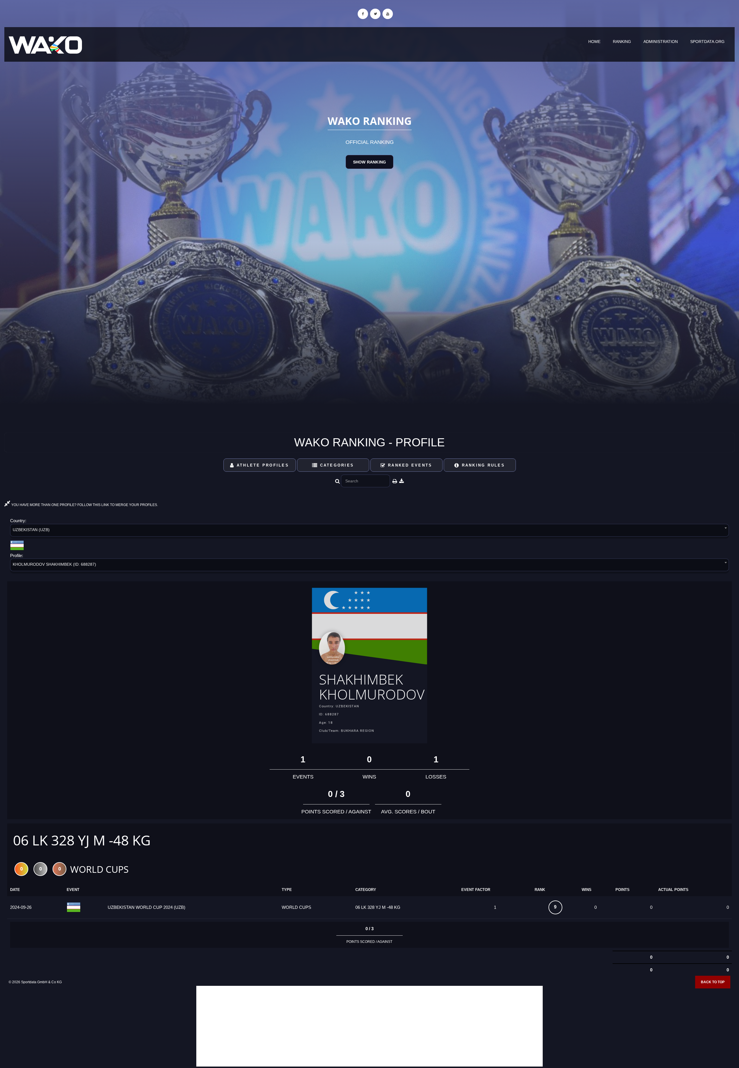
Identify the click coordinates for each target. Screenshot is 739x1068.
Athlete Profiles (262, 465)
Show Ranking (369, 162)
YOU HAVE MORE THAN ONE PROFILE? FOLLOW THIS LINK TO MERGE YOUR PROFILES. (84, 505)
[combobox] (369, 531)
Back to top (713, 982)
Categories (336, 465)
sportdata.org (707, 41)
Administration (660, 41)
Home (594, 41)
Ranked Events (409, 465)
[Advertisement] (369, 1026)
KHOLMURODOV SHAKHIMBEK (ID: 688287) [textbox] (54, 564)
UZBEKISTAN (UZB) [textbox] (31, 529)
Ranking (622, 41)
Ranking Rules (482, 465)
